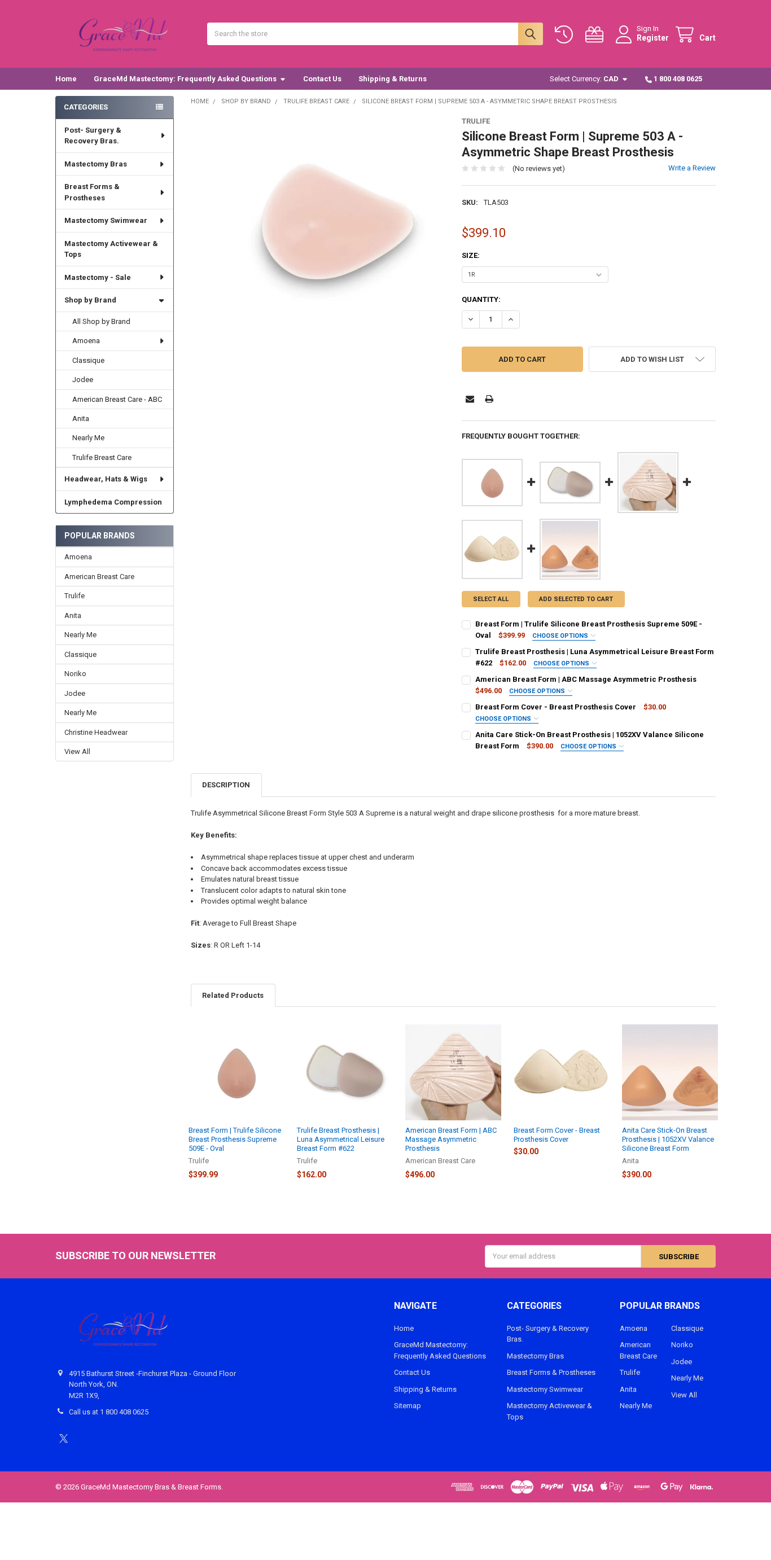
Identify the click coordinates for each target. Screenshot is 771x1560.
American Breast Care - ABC (117, 399)
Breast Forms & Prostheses (92, 192)
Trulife (74, 595)
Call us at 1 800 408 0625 (108, 1412)
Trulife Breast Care (102, 457)
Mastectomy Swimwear (105, 220)
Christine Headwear (96, 732)
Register (653, 37)
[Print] (489, 399)
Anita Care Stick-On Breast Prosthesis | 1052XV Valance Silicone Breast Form (668, 1139)
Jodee (82, 379)
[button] (652, 359)
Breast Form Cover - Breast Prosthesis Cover (555, 707)
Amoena (86, 340)
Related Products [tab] (233, 995)
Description (226, 785)
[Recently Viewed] (566, 34)
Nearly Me (88, 437)
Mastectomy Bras (95, 164)
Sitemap (407, 1405)
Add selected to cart (576, 599)
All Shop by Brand (101, 321)
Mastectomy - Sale (97, 277)
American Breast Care (99, 576)
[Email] (470, 399)
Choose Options (561, 635)
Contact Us (322, 79)
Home (66, 79)
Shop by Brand (90, 300)
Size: (471, 255)
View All (77, 751)
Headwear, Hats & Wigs (105, 479)
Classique (88, 360)
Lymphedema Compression (113, 502)
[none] (318, 244)
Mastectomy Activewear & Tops (111, 249)
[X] (63, 1438)
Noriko (75, 673)
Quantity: (481, 299)
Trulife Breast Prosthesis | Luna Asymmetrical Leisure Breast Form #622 (340, 1139)
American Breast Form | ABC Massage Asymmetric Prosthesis (585, 679)
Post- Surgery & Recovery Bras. (92, 136)
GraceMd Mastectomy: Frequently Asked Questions (185, 79)
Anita (80, 418)
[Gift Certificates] (596, 34)
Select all (491, 599)
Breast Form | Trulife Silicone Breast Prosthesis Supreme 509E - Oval (235, 1139)
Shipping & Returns (392, 79)
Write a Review (692, 168)
